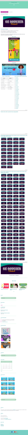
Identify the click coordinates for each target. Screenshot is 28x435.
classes (14, 409)
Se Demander (17, 94)
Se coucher (17, 86)
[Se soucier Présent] (14, 21)
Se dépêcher (17, 89)
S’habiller (16, 80)
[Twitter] (13, 431)
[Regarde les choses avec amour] (14, 285)
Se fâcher (16, 103)
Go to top (26, 133)
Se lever (16, 85)
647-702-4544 (6, 418)
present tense (19, 171)
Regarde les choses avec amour (13, 289)
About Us (2, 424)
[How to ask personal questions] (23, 285)
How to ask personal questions (22, 289)
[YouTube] (14, 431)
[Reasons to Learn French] (5, 285)
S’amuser (16, 81)
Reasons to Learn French (4, 289)
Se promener (17, 105)
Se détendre (17, 104)
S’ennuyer (16, 100)
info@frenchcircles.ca (8, 419)
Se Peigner (16, 90)
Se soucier (16, 99)
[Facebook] (11, 431)
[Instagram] (16, 431)
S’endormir (17, 91)
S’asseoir (16, 108)
